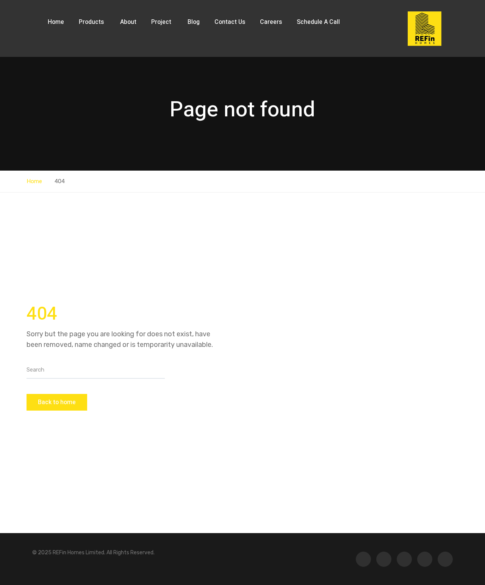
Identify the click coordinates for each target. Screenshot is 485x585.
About (128, 22)
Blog (194, 22)
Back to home (57, 402)
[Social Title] (445, 559)
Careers (271, 22)
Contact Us (229, 22)
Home (56, 22)
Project (162, 22)
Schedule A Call (318, 22)
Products (92, 22)
